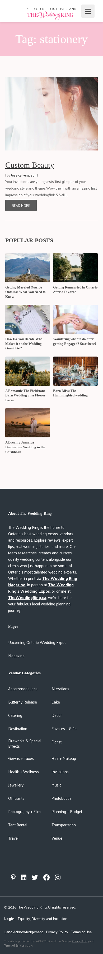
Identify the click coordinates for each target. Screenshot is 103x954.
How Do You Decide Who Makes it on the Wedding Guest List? (24, 343)
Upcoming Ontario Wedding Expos (37, 642)
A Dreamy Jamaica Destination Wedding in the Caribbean (25, 447)
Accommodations (23, 688)
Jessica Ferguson (23, 175)
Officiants (16, 798)
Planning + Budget (67, 811)
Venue (57, 838)
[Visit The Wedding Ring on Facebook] (46, 877)
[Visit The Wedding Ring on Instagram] (58, 877)
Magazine (16, 655)
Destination (17, 728)
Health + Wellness (23, 771)
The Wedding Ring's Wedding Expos (41, 588)
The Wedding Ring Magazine (42, 581)
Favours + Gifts (64, 728)
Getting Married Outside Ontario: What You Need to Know (25, 292)
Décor (57, 715)
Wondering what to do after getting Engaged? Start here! (74, 341)
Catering (15, 715)
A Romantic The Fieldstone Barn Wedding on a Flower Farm (25, 395)
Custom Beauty (29, 165)
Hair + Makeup (64, 758)
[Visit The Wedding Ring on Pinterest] (13, 877)
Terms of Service (14, 945)
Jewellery (16, 784)
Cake (56, 701)
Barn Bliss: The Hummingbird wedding (70, 393)
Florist (57, 741)
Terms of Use (81, 931)
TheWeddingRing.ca (27, 597)
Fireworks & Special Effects (24, 743)
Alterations (60, 688)
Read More (21, 205)
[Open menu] (88, 11)
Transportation (64, 824)
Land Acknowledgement (23, 931)
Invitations (60, 771)
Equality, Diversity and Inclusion (42, 918)
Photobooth (61, 798)
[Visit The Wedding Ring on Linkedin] (24, 877)
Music (56, 784)
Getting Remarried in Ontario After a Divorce (75, 289)
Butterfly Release (22, 701)
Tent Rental (17, 824)
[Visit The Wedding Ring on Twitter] (34, 877)
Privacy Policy (57, 931)
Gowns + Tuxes (21, 758)
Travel (13, 838)
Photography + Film (24, 811)
